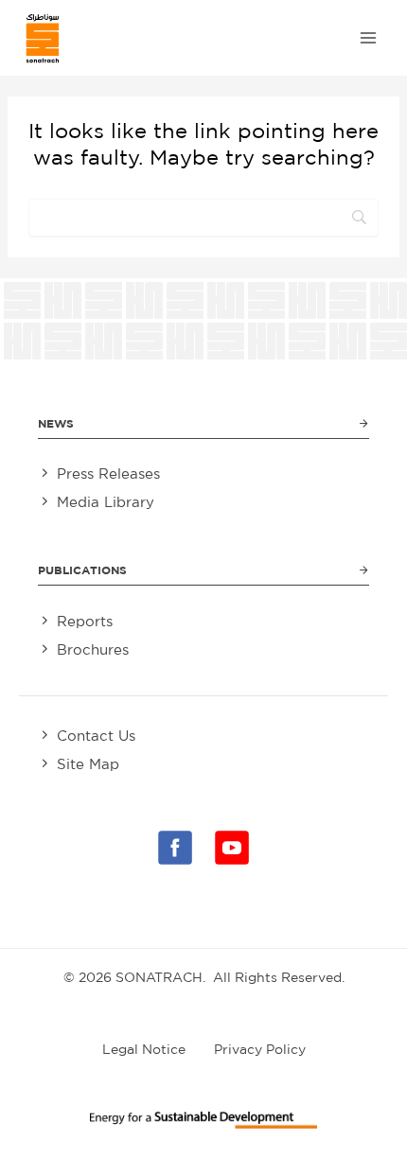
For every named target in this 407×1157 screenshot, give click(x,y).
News (56, 423)
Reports (85, 621)
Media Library (105, 502)
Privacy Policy (260, 1049)
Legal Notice (144, 1049)
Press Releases (108, 473)
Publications (82, 570)
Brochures (93, 649)
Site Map (88, 764)
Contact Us (96, 736)
